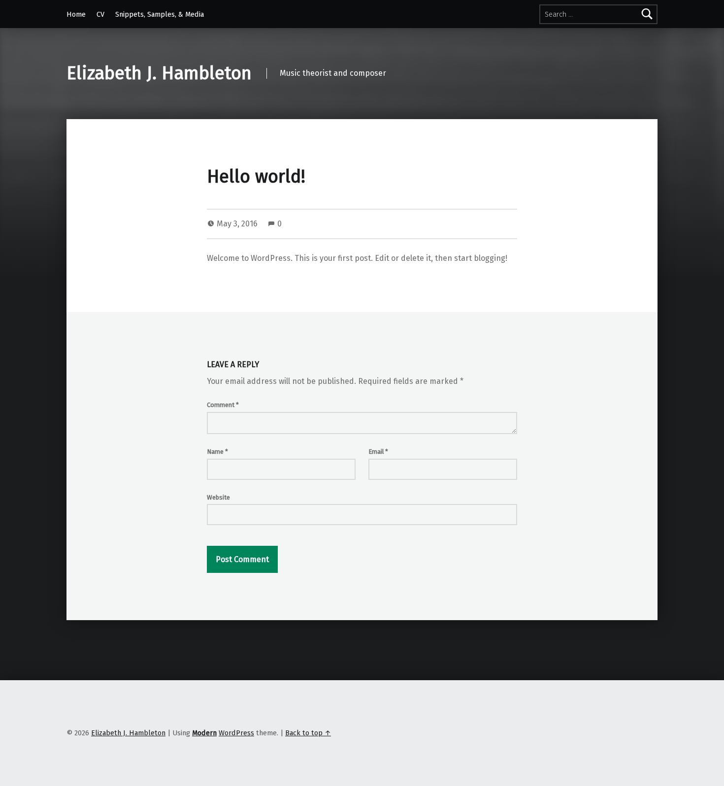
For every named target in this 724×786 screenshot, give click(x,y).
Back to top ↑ (308, 732)
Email (378, 451)
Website (218, 497)
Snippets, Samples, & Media (159, 14)
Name (217, 451)
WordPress (236, 732)
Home (76, 14)
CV (100, 14)
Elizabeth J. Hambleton (159, 73)
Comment (223, 405)
